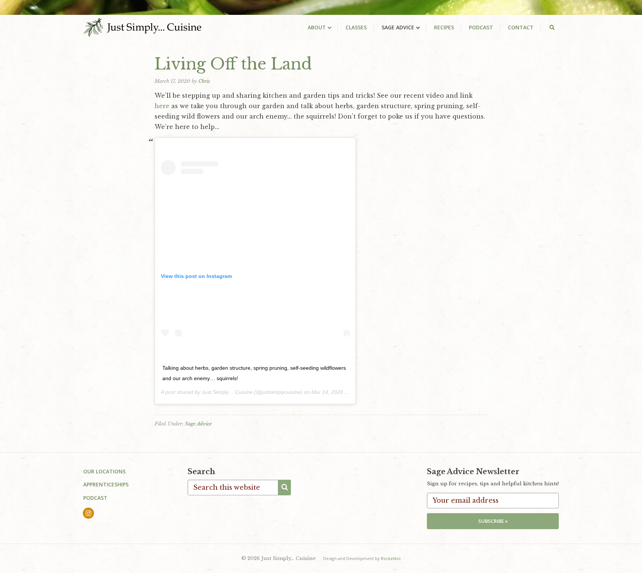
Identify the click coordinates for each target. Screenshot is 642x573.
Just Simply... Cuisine (142, 27)
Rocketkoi (391, 558)
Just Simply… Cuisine (227, 392)
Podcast (95, 497)
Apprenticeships (106, 484)
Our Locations (104, 471)
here (162, 106)
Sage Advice (198, 424)
